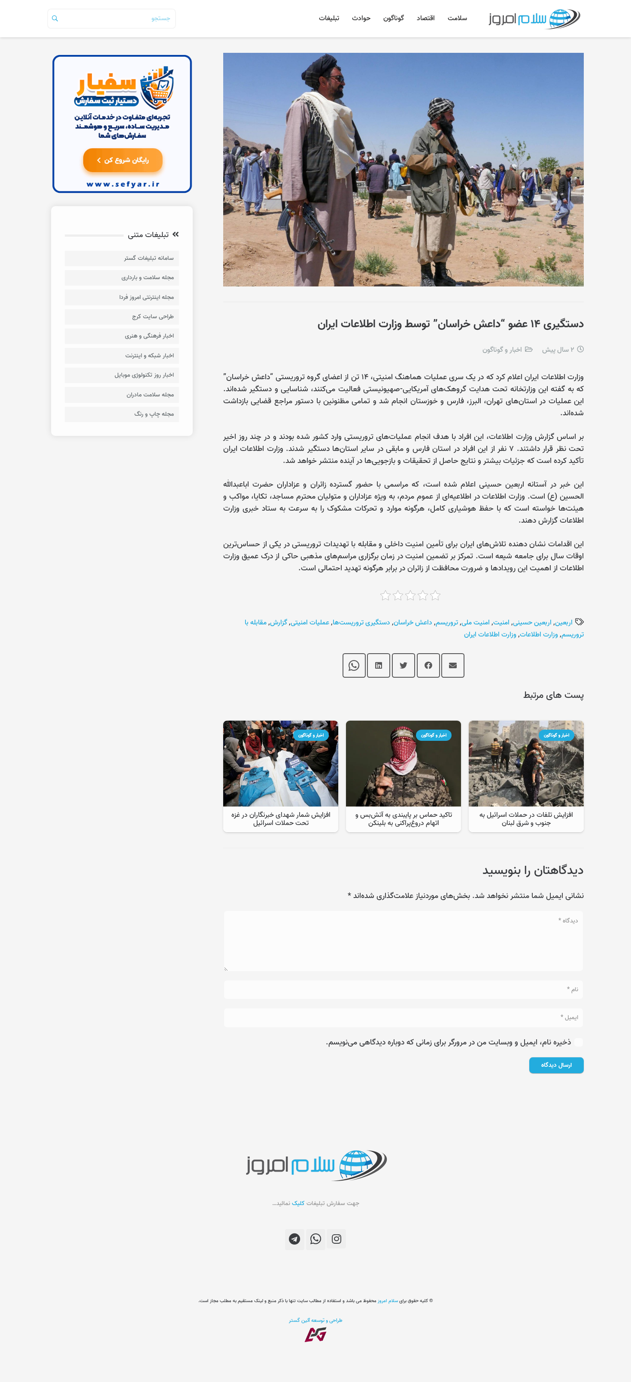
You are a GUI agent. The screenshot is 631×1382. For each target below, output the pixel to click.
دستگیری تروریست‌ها (361, 622)
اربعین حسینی (532, 622)
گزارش (278, 622)
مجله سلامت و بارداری (147, 278)
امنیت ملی (475, 622)
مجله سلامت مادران (150, 395)
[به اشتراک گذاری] (428, 665)
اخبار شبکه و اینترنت (149, 356)
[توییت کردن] (403, 665)
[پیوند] (534, 19)
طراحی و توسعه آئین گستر (316, 1320)
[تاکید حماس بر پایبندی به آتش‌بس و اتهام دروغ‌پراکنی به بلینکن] (403, 726)
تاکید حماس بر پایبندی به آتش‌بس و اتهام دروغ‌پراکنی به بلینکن (403, 819)
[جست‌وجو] (55, 18)
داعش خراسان (413, 622)
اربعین (564, 622)
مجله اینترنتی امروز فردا (146, 297)
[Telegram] (294, 1239)
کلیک (298, 1203)
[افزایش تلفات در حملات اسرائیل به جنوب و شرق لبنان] (526, 726)
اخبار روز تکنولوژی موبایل (144, 375)
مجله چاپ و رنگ (154, 414)
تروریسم (447, 622)
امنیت (501, 622)
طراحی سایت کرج (153, 317)
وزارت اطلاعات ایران (490, 634)
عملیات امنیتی (310, 622)
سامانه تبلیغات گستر (149, 258)
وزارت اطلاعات (539, 634)
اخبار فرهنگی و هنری (149, 336)
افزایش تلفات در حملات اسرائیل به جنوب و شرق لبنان (526, 819)
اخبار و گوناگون (502, 350)
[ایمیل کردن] (452, 665)
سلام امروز (388, 1301)
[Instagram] (336, 1238)
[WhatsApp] (315, 1239)
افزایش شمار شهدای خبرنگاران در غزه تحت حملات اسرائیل (281, 819)
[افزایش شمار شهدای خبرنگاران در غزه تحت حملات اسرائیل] (280, 726)
